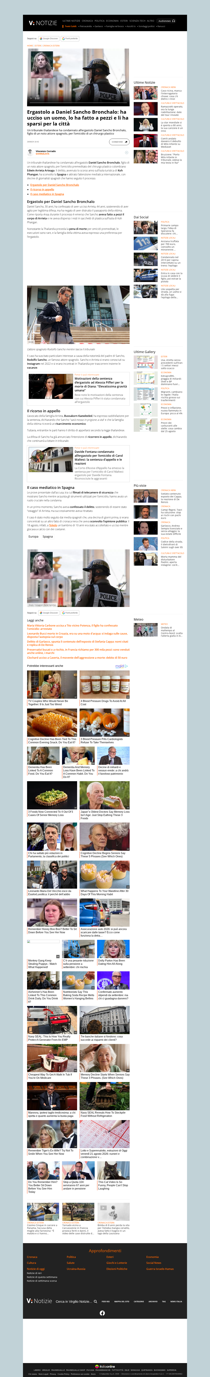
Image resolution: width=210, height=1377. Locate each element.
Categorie (139, 1301)
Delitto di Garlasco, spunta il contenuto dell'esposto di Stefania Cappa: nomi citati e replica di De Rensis (77, 643)
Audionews (165, 20)
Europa (33, 536)
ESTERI (124, 21)
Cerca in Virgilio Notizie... (74, 1301)
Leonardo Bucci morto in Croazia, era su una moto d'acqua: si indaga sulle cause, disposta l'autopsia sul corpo (77, 635)
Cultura (31, 1262)
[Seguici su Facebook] (102, 1314)
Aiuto (93, 1374)
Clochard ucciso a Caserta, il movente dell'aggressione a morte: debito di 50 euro (77, 657)
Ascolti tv (131, 26)
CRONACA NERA (168, 87)
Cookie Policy (63, 1374)
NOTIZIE (46, 23)
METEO (164, 624)
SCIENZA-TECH (137, 21)
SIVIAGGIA (135, 1370)
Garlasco (99, 26)
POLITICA (100, 21)
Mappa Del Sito (121, 1301)
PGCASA (90, 1370)
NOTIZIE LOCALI (168, 238)
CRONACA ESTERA (51, 45)
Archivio (153, 1301)
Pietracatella (86, 26)
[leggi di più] (127, 153)
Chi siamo (32, 1374)
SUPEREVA (171, 1370)
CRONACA (87, 21)
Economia (152, 1257)
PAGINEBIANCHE (102, 1370)
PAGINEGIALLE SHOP (75, 1370)
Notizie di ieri (34, 1273)
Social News (153, 1262)
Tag (164, 1301)
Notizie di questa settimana (42, 1277)
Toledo (53, 525)
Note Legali (43, 1374)
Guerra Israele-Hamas (160, 1269)
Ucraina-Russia (76, 1269)
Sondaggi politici (147, 26)
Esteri (110, 1257)
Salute (70, 1262)
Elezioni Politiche (116, 1269)
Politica (71, 1257)
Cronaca (32, 1257)
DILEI (127, 1370)
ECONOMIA (112, 21)
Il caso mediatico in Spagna (47, 194)
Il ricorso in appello (42, 189)
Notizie (43, 1300)
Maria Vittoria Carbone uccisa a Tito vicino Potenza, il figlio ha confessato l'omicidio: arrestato (72, 627)
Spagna (48, 536)
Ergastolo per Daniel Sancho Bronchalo (54, 185)
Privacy (53, 1374)
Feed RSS (106, 1301)
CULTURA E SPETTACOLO (172, 103)
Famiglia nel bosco (115, 26)
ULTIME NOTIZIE (71, 21)
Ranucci (161, 26)
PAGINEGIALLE (58, 1370)
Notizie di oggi (36, 1269)
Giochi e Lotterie (116, 1262)
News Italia (176, 1301)
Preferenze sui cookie (80, 1374)
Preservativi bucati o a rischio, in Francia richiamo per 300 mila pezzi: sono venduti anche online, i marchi (78, 651)
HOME (30, 45)
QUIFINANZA (147, 1370)
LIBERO (37, 1370)
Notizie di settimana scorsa (42, 1280)
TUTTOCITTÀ (117, 1370)
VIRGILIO (46, 1370)
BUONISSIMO (160, 1370)
